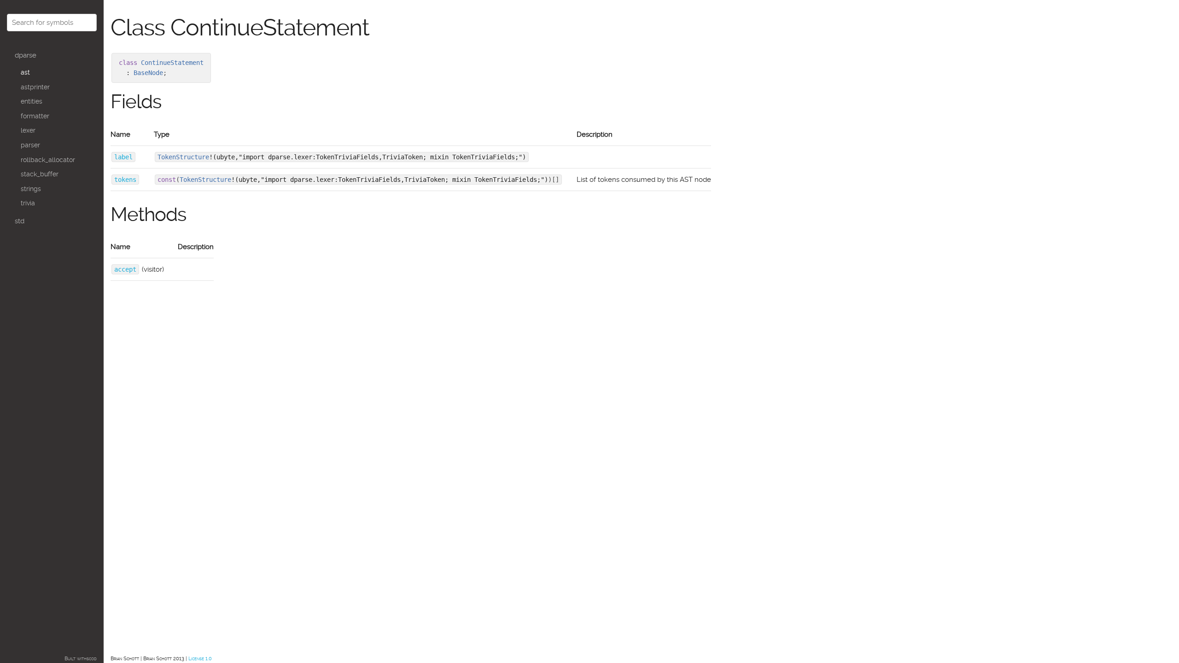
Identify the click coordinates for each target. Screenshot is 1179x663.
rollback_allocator (48, 159)
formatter (35, 116)
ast (25, 72)
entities (31, 101)
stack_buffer (39, 174)
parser (30, 145)
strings (31, 188)
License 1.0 (200, 659)
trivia (28, 203)
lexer (28, 130)
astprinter (35, 87)
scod (92, 659)
